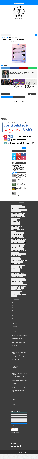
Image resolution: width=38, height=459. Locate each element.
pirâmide (17, 278)
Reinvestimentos (19, 284)
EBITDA (12, 245)
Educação (22, 245)
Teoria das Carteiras (14, 291)
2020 (13, 310)
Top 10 (21, 291)
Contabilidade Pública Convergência (17, 229)
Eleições (21, 247)
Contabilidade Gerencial (15, 224)
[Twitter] (22, 1)
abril (13, 399)
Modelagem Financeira (15, 273)
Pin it (24, 68)
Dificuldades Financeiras (15, 239)
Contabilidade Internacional (16, 226)
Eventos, (17, 41)
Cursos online (14, 345)
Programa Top (19, 283)
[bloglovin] (18, 452)
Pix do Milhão (22, 278)
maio (13, 397)
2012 (13, 406)
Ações (21, 205)
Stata (12, 289)
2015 (13, 318)
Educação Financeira (14, 247)
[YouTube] (15, 1)
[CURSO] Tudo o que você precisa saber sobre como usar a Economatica (30, 86)
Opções (12, 276)
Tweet (6, 68)
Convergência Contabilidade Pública (17, 232)
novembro (14, 324)
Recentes (24, 172)
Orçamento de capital (19, 276)
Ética (12, 250)
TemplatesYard (22, 451)
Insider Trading (22, 265)
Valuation (24, 294)
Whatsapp (33, 68)
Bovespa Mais (13, 216)
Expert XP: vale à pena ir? (5, 85)
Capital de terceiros (20, 216)
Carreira (12, 218)
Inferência (18, 263)
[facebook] (10, 452)
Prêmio (12, 281)
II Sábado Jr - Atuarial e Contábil (17, 369)
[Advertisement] (19, 26)
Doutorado (22, 244)
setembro (14, 328)
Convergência (13, 231)
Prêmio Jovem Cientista (16, 359)
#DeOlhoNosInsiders (14, 205)
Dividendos (17, 244)
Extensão (12, 252)
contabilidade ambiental (15, 221)
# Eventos (5, 65)
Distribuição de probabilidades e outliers (18, 242)
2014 (13, 320)
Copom (21, 234)
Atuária (23, 213)
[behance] (23, 452)
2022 (13, 307)
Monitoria (22, 273)
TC (22, 289)
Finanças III (18, 255)
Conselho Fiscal (14, 219)
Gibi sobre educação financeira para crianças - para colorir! (21, 184)
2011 (13, 407)
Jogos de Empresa (14, 268)
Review (19, 286)
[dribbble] (20, 452)
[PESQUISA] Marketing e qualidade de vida (19, 355)
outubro (14, 326)
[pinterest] (16, 452)
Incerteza (13, 263)
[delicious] (27, 452)
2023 (13, 305)
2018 (13, 313)
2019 (13, 312)
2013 (13, 321)
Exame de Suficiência (21, 250)
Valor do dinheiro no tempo (16, 294)
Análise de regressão (15, 208)
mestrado (20, 268)
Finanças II (13, 255)
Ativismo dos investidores (15, 213)
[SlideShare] (21, 1)
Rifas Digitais (23, 286)
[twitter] (12, 452)
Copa (18, 234)
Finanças (17, 252)
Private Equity (13, 283)
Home (3, 37)
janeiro (14, 404)
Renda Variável (13, 286)
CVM (19, 237)
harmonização (23, 260)
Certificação (17, 218)
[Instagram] (17, 1)
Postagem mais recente (6, 94)
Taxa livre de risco (17, 289)
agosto (14, 329)
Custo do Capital (14, 237)
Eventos (5, 37)
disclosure (23, 239)
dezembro (14, 323)
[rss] (22, 452)
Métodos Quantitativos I (15, 271)
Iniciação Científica (14, 265)
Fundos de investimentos (15, 257)
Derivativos (23, 237)
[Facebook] (19, 1)
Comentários (19, 172)
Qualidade (13, 284)
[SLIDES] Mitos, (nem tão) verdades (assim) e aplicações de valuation (18, 86)
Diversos (12, 244)
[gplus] (14, 452)
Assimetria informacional (15, 211)
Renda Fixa (24, 284)
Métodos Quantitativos (15, 270)
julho (13, 331)
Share (15, 68)
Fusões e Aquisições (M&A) (15, 258)
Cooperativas (13, 234)
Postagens (13, 428)
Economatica (17, 245)
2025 (13, 304)
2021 (13, 308)
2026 (13, 302)
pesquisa (12, 278)
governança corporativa (15, 260)
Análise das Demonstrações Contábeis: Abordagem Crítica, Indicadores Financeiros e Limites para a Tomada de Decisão (19, 194)
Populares (14, 172)
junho (14, 396)
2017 (13, 315)
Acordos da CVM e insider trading (17, 338)
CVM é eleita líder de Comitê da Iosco (18, 376)
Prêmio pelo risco (18, 281)
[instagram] (25, 452)
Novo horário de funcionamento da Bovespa (19, 380)
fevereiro (14, 402)
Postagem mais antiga (32, 94)
